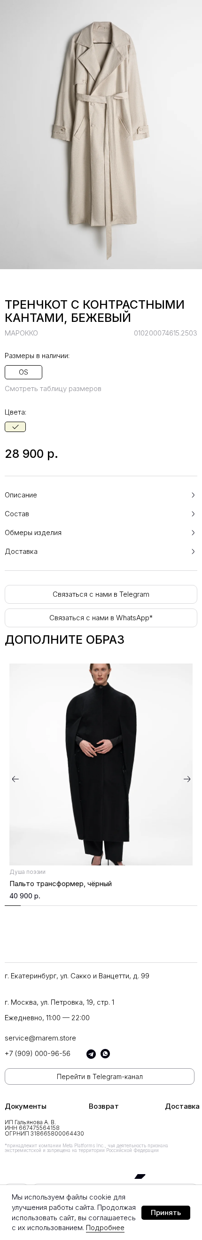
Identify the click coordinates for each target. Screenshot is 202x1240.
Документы (26, 1106)
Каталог (20, 730)
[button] (101, 495)
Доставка (182, 1106)
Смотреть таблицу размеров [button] (53, 388)
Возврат (104, 1106)
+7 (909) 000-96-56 (37, 1053)
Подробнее (105, 1227)
